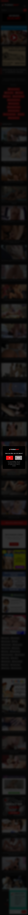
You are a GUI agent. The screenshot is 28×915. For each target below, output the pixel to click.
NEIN (18, 457)
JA (9, 457)
